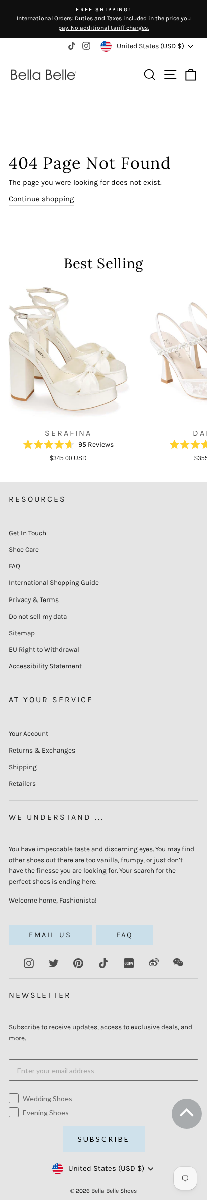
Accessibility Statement (45, 666)
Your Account (28, 733)
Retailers (22, 783)
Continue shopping (41, 199)
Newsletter (40, 995)
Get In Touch (27, 533)
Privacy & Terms (34, 600)
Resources (37, 499)
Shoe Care (24, 549)
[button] (186, 1117)
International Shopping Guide (54, 582)
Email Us (50, 935)
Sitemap (22, 633)
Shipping (23, 767)
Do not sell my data (38, 616)
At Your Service (51, 699)
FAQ (14, 566)
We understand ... (56, 817)
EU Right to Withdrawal (44, 649)
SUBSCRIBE (104, 1139)
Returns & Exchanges (42, 750)
